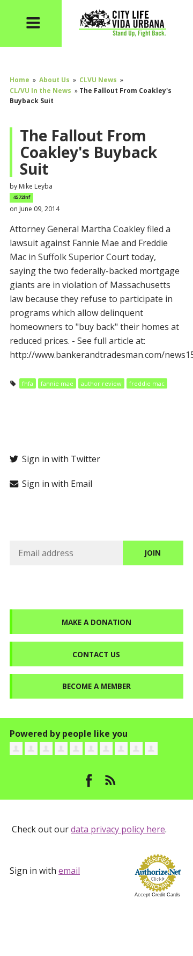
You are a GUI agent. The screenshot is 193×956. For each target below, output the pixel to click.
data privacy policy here (118, 829)
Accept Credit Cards (157, 894)
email (69, 870)
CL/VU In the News (40, 90)
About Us (54, 79)
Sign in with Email (56, 484)
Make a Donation (96, 622)
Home (19, 79)
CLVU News (98, 79)
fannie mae (57, 383)
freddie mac (147, 383)
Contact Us (96, 654)
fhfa (27, 383)
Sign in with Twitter (60, 459)
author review (101, 383)
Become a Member (96, 686)
